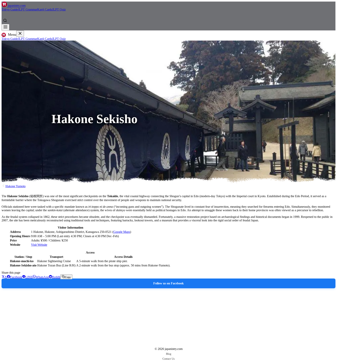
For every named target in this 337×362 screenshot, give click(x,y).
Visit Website (39, 244)
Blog (168, 353)
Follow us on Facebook (168, 283)
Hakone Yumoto (15, 186)
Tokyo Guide (10, 9)
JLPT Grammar (27, 9)
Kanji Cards (44, 9)
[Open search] (5, 20)
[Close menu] (20, 33)
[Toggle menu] (5, 27)
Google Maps (121, 231)
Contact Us (168, 358)
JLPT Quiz (59, 9)
